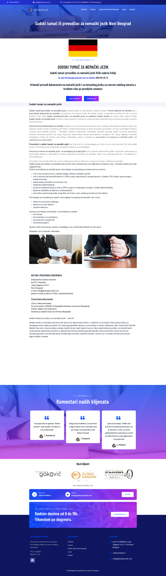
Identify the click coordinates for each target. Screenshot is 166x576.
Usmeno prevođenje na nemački (42, 211)
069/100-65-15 (102, 77)
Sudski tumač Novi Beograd (109, 9)
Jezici (124, 9)
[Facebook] (32, 560)
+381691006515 (44, 495)
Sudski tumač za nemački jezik (42, 119)
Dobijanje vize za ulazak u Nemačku (44, 231)
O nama (93, 9)
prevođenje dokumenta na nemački (44, 113)
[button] (74, 98)
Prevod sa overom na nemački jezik (44, 151)
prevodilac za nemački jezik (120, 328)
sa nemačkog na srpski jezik (73, 151)
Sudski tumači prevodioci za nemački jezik (47, 318)
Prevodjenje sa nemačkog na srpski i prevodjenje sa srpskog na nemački (60, 197)
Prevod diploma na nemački (120, 111)
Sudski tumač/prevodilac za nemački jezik (47, 111)
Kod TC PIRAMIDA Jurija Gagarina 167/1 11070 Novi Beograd (123, 544)
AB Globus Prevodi (74, 571)
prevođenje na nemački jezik (48, 169)
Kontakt (132, 9)
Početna (84, 9)
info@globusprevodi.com (82, 495)
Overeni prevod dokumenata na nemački (46, 126)
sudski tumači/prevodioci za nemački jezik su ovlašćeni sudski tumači (78, 116)
